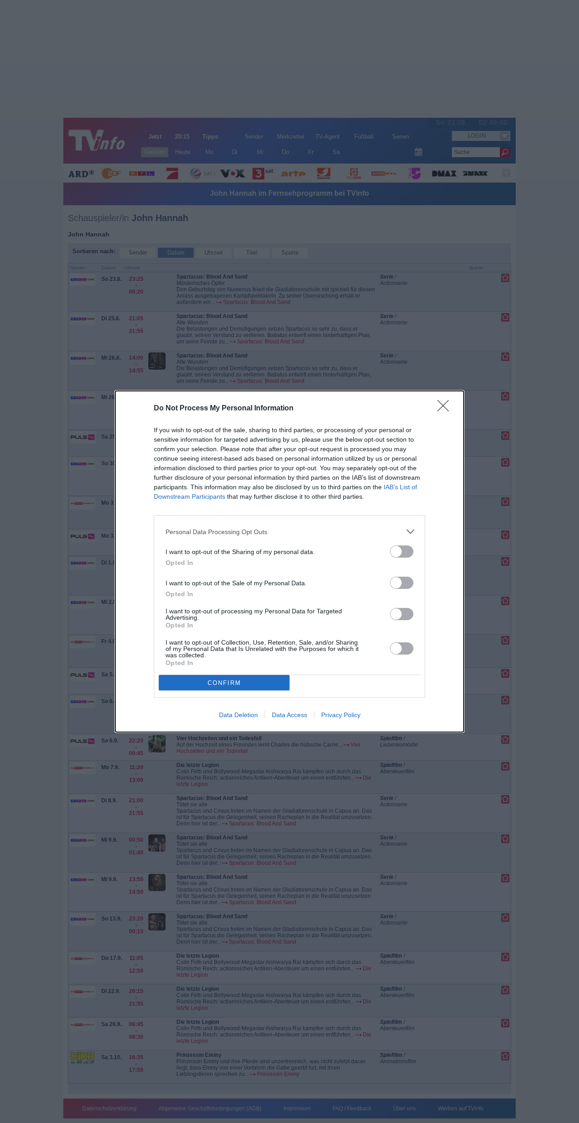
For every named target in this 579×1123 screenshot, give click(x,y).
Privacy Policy (341, 714)
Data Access (289, 714)
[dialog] (289, 561)
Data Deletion (238, 714)
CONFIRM (224, 683)
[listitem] (289, 531)
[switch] (401, 551)
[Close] (446, 408)
